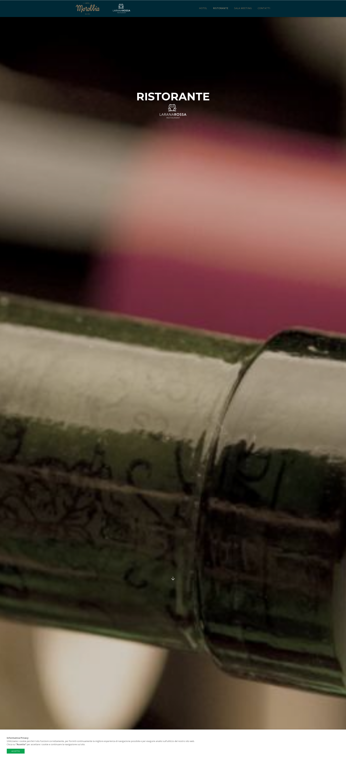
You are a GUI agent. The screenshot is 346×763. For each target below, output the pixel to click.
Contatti (264, 8)
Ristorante (220, 8)
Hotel (203, 8)
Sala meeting (243, 8)
